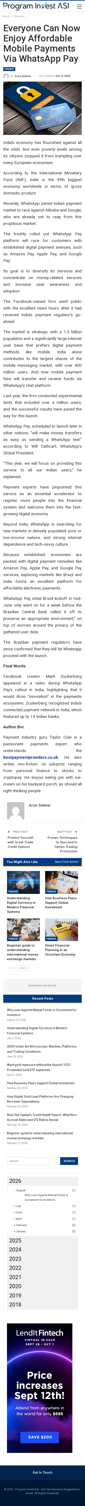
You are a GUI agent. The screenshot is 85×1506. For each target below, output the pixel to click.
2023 (15, 1259)
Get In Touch (42, 1472)
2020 (15, 1286)
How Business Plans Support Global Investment (40, 1083)
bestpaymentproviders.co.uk (30, 757)
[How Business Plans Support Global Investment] (61, 882)
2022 (15, 1268)
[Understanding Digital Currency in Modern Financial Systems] (23, 882)
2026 (15, 1181)
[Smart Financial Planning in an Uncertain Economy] (61, 929)
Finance (9, 69)
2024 (15, 1250)
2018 (15, 1305)
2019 (15, 1296)
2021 (15, 1277)
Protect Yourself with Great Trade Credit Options (20, 842)
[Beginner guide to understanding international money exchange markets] (23, 929)
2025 (15, 1240)
